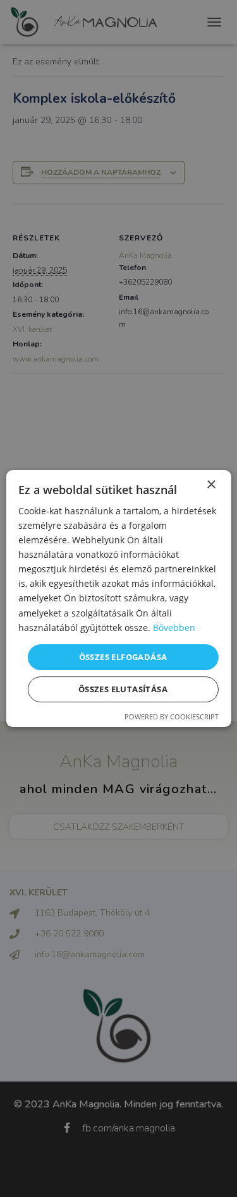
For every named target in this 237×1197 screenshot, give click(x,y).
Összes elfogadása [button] (123, 657)
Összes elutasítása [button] (122, 689)
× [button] (211, 485)
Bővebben (174, 628)
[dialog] (118, 598)
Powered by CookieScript (172, 716)
